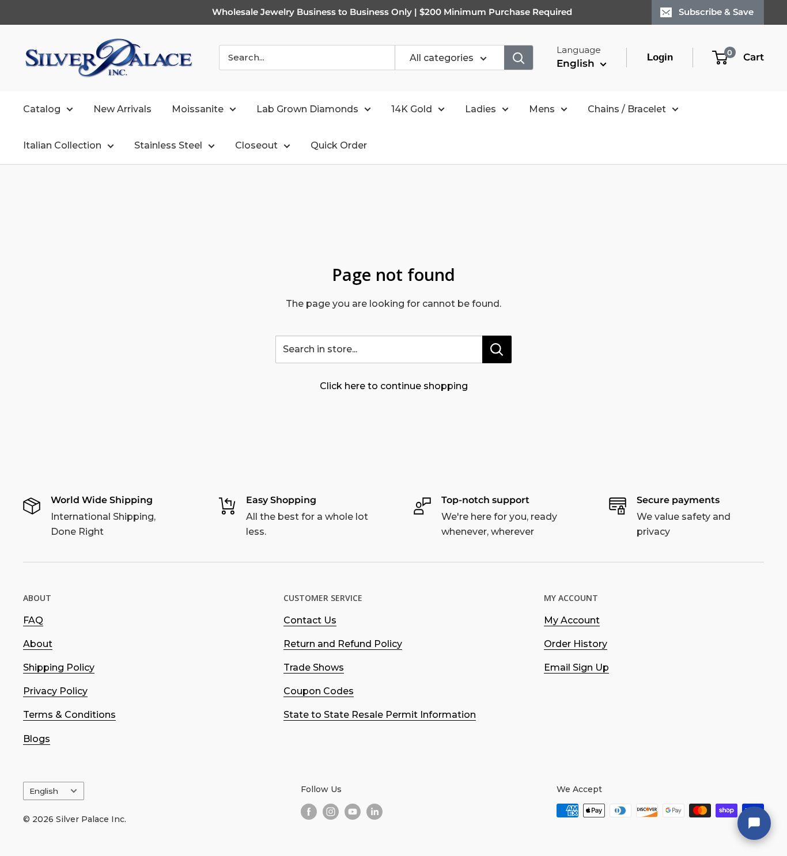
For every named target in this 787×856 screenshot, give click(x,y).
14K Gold (411, 109)
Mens (542, 109)
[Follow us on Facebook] (309, 812)
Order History (575, 643)
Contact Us (309, 620)
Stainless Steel (168, 145)
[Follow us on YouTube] (353, 812)
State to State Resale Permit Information (379, 714)
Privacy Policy (55, 691)
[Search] (518, 57)
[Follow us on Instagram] (331, 812)
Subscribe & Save (716, 11)
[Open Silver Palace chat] (754, 823)
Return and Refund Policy (342, 643)
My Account (572, 620)
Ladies (480, 109)
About (37, 643)
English (43, 791)
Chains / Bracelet (627, 109)
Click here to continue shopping (394, 386)
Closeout (256, 145)
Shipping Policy (58, 667)
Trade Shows (313, 667)
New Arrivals (122, 109)
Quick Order (339, 145)
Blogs (36, 738)
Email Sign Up (576, 667)
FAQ (33, 620)
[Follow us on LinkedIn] (374, 812)
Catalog (41, 109)
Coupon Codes (318, 691)
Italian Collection (62, 145)
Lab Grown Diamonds (307, 109)
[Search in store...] (497, 349)
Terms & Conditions (69, 714)
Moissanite (198, 109)
